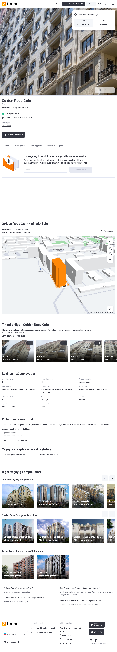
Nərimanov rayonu (23, 232)
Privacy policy (66, 635)
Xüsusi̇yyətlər (36, 146)
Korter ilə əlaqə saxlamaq (41, 632)
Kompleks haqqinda (55, 146)
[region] (58, 275)
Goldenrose (6, 126)
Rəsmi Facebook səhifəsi (50, 454)
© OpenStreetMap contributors (105, 312)
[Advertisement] (58, 197)
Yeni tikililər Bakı (8, 232)
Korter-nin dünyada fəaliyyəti (43, 628)
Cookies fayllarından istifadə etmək (72, 629)
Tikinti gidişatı (20, 146)
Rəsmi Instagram (12, 454)
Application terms (67, 639)
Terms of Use (65, 643)
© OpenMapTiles (89, 312)
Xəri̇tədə (5, 146)
